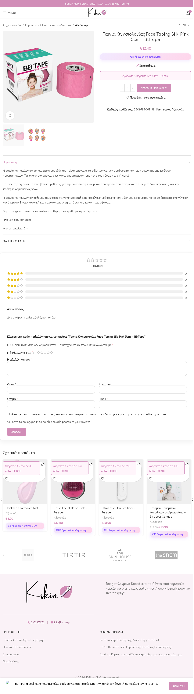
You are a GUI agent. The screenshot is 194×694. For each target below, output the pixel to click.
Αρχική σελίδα (12, 25)
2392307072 (38, 622)
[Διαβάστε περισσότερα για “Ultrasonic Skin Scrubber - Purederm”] (138, 464)
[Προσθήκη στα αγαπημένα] (6, 478)
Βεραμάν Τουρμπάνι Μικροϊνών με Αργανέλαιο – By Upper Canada (168, 512)
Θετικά (11, 384)
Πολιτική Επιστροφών (17, 647)
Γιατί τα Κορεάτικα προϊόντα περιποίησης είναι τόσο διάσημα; (141, 654)
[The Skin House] (120, 554)
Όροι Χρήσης (11, 661)
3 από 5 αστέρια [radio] (45, 352)
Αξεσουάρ (81, 25)
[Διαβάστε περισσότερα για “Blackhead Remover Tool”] (42, 464)
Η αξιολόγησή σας (19, 359)
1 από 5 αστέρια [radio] (38, 352)
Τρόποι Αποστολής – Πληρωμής (23, 640)
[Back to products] (184, 25)
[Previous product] (180, 25)
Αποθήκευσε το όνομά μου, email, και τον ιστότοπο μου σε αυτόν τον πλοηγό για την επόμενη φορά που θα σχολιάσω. (89, 414)
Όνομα (12, 399)
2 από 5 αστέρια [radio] (41, 352)
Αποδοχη (179, 686)
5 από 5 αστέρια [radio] (51, 352)
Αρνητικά (105, 384)
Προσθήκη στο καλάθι (154, 87)
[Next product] (189, 25)
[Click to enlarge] (10, 115)
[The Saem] (166, 554)
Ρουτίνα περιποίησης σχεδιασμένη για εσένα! (129, 640)
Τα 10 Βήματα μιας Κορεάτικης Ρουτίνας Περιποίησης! (136, 647)
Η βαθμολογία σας (20, 352)
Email (103, 399)
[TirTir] (74, 554)
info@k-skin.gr (62, 622)
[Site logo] (97, 12)
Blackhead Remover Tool (22, 508)
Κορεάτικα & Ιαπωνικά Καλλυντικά (48, 25)
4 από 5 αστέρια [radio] (48, 352)
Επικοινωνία (11, 654)
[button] (6, 77)
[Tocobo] (28, 554)
